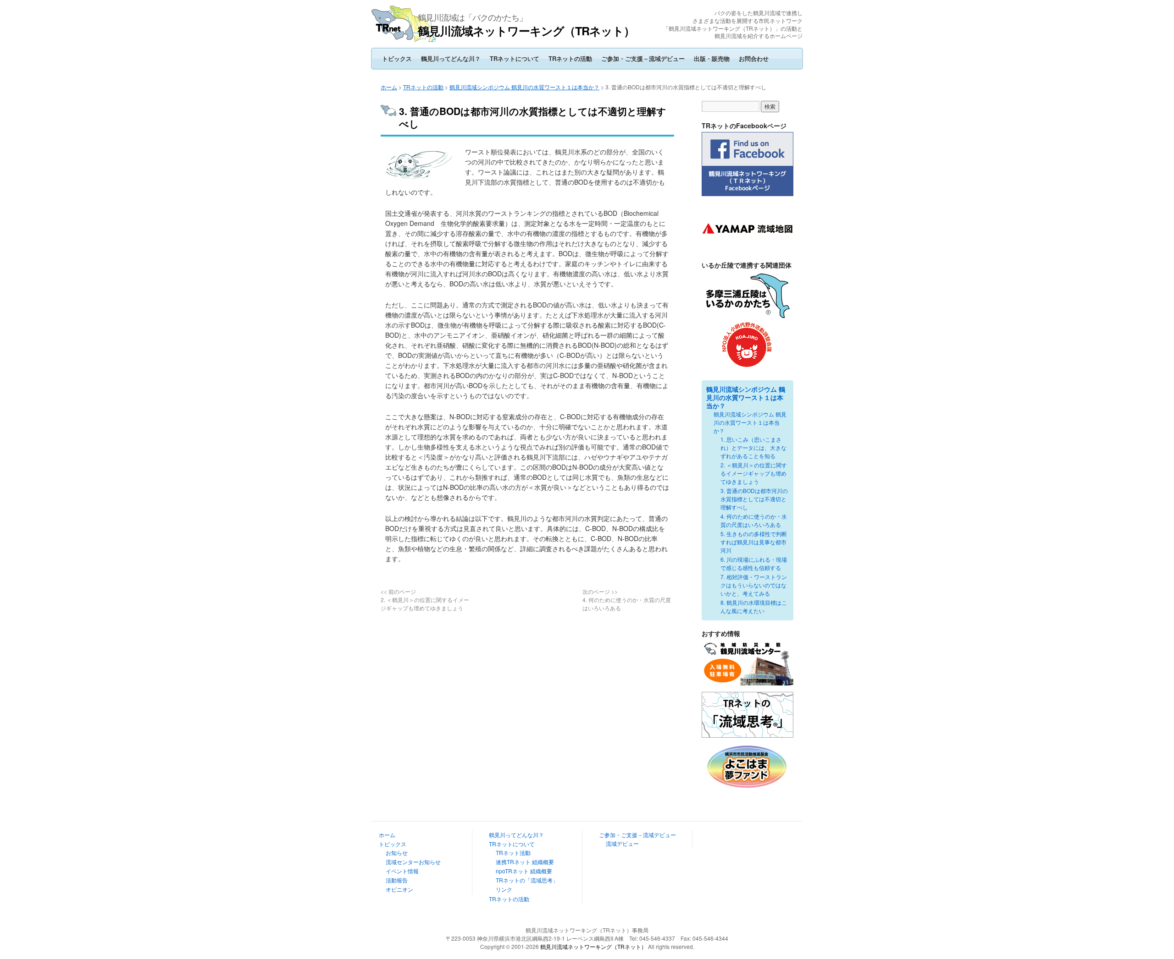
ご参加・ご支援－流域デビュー (643, 58)
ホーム (389, 87)
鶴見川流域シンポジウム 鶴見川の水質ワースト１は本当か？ (524, 87)
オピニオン (399, 889)
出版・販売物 (712, 58)
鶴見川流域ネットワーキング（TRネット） (526, 30)
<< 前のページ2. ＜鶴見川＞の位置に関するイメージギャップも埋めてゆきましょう (425, 599)
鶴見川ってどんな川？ (451, 58)
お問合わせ (754, 58)
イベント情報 (402, 871)
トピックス (397, 58)
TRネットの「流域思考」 (527, 880)
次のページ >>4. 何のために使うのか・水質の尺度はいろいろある (626, 599)
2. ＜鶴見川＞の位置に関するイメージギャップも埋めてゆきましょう (753, 473)
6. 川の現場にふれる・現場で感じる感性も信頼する (753, 563)
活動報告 (397, 880)
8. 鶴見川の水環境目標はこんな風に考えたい (753, 606)
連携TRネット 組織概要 (525, 862)
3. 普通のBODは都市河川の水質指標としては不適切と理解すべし (754, 499)
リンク (504, 889)
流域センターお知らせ (413, 862)
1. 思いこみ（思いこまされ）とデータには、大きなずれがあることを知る (753, 447)
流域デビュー (622, 843)
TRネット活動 (513, 852)
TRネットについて (514, 58)
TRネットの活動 (570, 58)
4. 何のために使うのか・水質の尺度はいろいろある (753, 520)
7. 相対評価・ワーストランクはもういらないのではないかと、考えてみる (753, 585)
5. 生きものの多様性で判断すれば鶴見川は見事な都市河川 (753, 542)
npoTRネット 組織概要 (524, 871)
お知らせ (397, 852)
